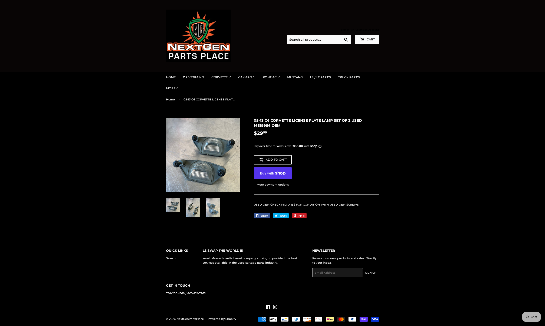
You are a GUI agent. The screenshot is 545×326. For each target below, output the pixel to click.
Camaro (245, 77)
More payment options (273, 184)
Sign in (345, 29)
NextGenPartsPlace (190, 318)
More (170, 88)
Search (171, 258)
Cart (370, 39)
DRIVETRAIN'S (193, 77)
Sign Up (370, 272)
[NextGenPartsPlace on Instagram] (275, 307)
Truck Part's (349, 77)
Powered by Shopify (222, 318)
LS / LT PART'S (320, 77)
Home (171, 77)
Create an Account (367, 29)
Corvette (219, 77)
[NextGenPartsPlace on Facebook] (268, 307)
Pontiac (270, 77)
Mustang (295, 77)
